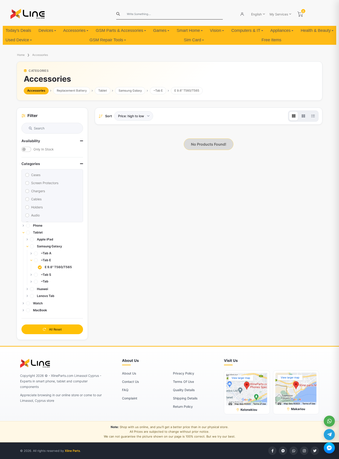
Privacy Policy (183, 373)
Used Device (17, 40)
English (256, 14)
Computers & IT (245, 30)
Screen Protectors (44, 183)
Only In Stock (43, 149)
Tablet (102, 90)
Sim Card (192, 40)
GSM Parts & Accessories (119, 30)
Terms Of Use (183, 382)
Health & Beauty (316, 30)
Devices (46, 30)
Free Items (271, 40)
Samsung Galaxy (130, 90)
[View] (293, 116)
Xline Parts (72, 451)
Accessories (74, 30)
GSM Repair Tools (106, 40)
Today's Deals (18, 30)
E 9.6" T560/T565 (186, 90)
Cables (36, 199)
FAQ (125, 390)
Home (21, 55)
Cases (35, 175)
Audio (35, 215)
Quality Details (184, 390)
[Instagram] (304, 451)
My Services (279, 14)
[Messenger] (329, 447)
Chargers (38, 191)
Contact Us (130, 382)
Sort (108, 116)
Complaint (129, 398)
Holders (37, 207)
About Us (129, 373)
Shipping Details (185, 398)
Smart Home (188, 30)
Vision (215, 30)
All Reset (55, 329)
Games (160, 30)
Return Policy (183, 406)
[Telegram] (329, 434)
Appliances (280, 30)
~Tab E (158, 90)
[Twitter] (315, 451)
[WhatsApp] (329, 421)
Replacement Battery (72, 90)
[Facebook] (272, 451)
